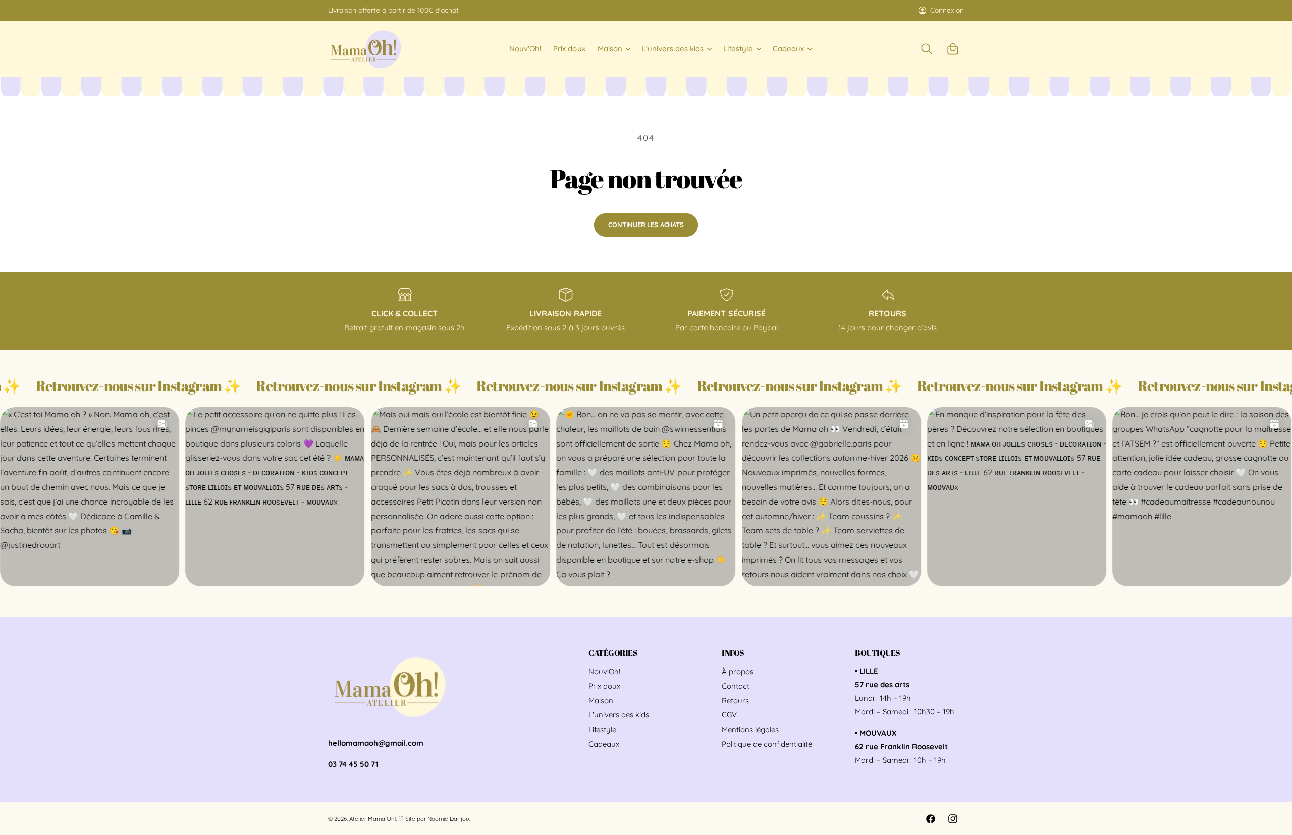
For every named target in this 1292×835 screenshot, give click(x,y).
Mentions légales (750, 729)
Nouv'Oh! (604, 671)
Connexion (947, 10)
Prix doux (604, 686)
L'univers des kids (673, 48)
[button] (613, 49)
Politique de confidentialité (767, 744)
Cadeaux (788, 48)
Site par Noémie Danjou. (437, 818)
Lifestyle (738, 48)
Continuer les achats (645, 224)
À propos (737, 671)
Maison (610, 48)
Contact (735, 686)
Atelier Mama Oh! (372, 818)
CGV (729, 714)
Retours (735, 700)
